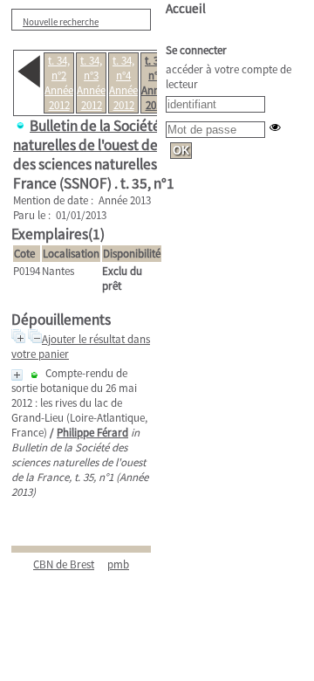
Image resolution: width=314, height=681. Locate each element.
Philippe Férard (92, 432)
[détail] (17, 375)
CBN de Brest (63, 564)
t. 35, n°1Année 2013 (155, 83)
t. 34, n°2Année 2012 (58, 83)
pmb (118, 564)
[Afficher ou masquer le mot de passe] (275, 127)
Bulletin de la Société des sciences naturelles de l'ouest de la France (127, 135)
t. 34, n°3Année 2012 (91, 83)
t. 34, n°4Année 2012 (123, 83)
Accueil (186, 8)
